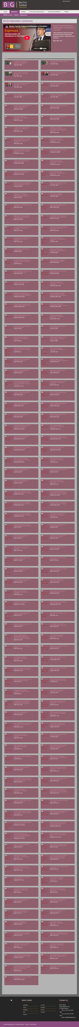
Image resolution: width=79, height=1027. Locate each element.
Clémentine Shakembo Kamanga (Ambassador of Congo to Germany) (22, 945)
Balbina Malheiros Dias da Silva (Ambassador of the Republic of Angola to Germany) (21, 217)
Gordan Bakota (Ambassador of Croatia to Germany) (58, 84)
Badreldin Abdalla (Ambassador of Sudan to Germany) (58, 668)
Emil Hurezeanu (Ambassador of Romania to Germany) (58, 536)
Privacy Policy (33, 1024)
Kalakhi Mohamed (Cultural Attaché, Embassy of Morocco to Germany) (23, 668)
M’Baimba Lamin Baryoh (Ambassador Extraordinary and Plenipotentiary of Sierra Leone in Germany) (58, 129)
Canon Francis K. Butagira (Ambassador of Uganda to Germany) (56, 879)
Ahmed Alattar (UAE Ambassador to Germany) (22, 205)
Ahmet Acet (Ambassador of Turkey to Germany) (22, 977)
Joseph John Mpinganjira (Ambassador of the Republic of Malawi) (58, 239)
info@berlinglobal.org (70, 1017)
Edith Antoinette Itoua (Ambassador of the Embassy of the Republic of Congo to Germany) (22, 184)
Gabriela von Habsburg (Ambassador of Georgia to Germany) (56, 923)
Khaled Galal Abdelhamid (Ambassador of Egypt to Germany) (59, 304)
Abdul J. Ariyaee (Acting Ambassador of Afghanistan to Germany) (57, 349)
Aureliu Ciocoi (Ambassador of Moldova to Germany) (21, 172)
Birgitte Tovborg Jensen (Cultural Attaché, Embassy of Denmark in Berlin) (58, 835)
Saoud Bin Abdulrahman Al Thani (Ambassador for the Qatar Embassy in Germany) (22, 427)
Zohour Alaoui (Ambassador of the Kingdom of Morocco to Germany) (22, 304)
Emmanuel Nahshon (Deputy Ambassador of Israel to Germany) (58, 756)
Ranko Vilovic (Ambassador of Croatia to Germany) (57, 547)
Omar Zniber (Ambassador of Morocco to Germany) (57, 580)
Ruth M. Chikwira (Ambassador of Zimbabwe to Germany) (22, 613)
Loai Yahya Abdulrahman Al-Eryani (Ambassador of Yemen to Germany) (22, 85)
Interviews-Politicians (54, 12)
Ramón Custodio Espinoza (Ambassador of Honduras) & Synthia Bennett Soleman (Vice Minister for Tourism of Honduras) (22, 636)
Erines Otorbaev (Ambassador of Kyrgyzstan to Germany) (22, 580)
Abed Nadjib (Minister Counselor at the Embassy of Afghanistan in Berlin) (58, 956)
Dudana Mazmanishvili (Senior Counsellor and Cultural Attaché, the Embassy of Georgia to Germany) (23, 294)
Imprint (27, 1024)
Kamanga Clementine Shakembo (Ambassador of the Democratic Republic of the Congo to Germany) (59, 791)
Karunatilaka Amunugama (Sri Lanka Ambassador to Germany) (58, 624)
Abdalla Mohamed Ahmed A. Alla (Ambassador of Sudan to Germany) (23, 492)
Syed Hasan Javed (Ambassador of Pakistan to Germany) (22, 624)
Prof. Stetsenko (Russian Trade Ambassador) (57, 558)
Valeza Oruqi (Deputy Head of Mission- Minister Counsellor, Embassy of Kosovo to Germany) (58, 294)
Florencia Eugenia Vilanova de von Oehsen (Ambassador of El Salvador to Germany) (22, 107)
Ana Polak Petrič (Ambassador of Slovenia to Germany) (58, 205)
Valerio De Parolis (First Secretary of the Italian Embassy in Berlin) (23, 679)
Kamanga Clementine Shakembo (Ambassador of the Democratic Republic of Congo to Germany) (22, 702)
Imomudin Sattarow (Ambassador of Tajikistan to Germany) (23, 801)
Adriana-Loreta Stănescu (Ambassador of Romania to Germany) (57, 283)
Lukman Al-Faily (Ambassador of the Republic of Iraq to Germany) (58, 216)
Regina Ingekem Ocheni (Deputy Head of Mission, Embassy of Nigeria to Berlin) (58, 338)
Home (5, 12)
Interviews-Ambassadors (37, 12)
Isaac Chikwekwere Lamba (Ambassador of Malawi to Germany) (20, 746)
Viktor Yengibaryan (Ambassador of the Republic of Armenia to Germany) (22, 239)
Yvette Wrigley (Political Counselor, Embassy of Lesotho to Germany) (22, 955)
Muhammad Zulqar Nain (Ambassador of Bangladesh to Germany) (21, 118)
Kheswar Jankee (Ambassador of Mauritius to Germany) (22, 558)
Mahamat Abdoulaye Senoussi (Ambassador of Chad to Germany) (58, 437)
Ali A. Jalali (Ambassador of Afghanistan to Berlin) (57, 448)
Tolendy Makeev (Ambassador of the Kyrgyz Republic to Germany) (22, 933)
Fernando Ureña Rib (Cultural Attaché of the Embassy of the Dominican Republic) (57, 724)
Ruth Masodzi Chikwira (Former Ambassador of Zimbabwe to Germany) (58, 382)
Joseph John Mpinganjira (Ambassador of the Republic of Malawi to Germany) (58, 250)
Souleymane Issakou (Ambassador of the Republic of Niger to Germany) (58, 228)
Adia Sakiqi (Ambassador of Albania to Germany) (59, 62)
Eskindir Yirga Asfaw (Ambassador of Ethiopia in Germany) (58, 183)
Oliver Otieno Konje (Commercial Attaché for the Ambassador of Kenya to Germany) (58, 824)
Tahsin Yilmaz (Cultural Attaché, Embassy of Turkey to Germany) (58, 679)
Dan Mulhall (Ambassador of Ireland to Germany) (59, 801)
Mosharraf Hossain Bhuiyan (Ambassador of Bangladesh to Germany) (21, 338)
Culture (43, 1005)
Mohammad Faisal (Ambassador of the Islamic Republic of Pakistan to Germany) (22, 261)
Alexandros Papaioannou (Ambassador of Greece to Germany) (56, 140)
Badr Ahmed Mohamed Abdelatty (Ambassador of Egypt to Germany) (22, 503)
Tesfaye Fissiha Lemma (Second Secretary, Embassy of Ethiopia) (58, 503)
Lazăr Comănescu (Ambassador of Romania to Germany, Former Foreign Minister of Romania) (58, 857)
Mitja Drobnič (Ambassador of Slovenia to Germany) (57, 911)
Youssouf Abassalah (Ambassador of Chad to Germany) (58, 150)
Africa (24, 1007)
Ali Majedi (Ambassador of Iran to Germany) (58, 613)
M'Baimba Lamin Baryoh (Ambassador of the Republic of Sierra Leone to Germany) (21, 195)
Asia (24, 1012)
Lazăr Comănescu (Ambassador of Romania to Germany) (22, 823)
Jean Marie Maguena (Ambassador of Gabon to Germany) (59, 569)
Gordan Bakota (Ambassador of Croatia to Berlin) (21, 249)
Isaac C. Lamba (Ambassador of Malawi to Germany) (22, 845)
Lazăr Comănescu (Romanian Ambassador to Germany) (21, 911)
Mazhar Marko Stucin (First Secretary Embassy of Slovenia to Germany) (22, 868)
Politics (23, 12)
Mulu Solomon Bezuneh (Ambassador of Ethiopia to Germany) (56, 316)
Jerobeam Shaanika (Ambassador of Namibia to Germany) (58, 73)
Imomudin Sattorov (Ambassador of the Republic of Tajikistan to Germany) (22, 228)
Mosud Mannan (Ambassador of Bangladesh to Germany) (58, 900)
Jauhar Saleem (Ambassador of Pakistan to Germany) (21, 370)
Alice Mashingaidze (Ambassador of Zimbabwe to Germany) (59, 106)
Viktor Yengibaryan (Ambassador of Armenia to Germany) (22, 95)
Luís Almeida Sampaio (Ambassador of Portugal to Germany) (20, 791)
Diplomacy (14, 12)
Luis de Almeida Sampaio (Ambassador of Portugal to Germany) (20, 658)
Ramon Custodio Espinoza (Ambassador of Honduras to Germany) (21, 735)
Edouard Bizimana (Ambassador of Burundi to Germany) (58, 602)
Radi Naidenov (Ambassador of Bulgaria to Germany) (21, 767)
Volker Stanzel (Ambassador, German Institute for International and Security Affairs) (22, 460)
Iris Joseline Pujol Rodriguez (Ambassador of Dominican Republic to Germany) (21, 63)
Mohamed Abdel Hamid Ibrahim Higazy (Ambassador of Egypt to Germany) (58, 713)
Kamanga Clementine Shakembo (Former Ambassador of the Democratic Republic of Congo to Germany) (22, 383)
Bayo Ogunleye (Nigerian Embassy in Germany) (22, 756)
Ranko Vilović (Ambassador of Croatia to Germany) (21, 470)
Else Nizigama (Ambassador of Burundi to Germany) (57, 370)
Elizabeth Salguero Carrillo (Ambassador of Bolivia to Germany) (59, 359)
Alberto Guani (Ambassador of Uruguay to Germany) (21, 481)
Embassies (25, 1005)
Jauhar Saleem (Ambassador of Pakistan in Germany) (21, 404)
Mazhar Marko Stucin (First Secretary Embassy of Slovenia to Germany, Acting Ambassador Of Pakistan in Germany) (22, 835)
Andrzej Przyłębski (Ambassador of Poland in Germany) (58, 470)
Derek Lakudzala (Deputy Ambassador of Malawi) (56, 194)
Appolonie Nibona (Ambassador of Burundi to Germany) (22, 326)
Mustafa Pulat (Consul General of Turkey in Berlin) (22, 878)
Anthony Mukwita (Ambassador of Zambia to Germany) (58, 392)
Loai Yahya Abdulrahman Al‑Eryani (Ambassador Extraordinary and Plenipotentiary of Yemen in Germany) (22, 140)
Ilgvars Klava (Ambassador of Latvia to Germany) (59, 966)
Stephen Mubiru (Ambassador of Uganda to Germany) (58, 117)
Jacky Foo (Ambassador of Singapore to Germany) (20, 922)
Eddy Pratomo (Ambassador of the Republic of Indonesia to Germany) (58, 933)
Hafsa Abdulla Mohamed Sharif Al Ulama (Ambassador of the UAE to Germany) (22, 349)
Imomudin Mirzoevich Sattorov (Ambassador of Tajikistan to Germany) (21, 129)
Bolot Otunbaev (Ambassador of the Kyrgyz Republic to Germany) (59, 812)
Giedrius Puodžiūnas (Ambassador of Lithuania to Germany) (58, 95)
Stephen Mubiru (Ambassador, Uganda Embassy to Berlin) (57, 260)
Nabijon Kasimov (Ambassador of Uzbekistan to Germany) (22, 359)
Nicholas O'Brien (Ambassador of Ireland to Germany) (22, 315)
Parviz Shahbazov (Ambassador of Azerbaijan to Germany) (58, 779)
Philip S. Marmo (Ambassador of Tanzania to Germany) (22, 569)
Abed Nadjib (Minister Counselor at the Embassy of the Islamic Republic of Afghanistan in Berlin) (23, 779)
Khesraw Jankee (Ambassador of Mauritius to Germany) (22, 392)
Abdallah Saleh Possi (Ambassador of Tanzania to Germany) (22, 448)
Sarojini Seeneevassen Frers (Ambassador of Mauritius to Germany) (21, 890)
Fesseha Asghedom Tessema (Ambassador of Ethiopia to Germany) (57, 945)
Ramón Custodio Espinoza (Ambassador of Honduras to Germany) (57, 427)
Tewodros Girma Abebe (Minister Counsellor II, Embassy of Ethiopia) (22, 514)
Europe (25, 1014)
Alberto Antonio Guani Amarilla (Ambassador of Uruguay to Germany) (57, 515)
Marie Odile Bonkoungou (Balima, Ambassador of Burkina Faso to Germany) (58, 768)
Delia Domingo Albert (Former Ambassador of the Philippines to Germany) (58, 890)
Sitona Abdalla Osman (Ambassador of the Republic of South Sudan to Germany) (23, 724)
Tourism (43, 1012)
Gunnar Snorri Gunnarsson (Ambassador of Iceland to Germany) (56, 636)
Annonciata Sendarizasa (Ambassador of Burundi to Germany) (56, 162)
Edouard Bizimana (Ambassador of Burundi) (22, 646)
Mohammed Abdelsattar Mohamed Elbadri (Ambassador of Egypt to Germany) (22, 151)
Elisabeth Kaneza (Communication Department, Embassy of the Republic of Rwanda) (58, 746)
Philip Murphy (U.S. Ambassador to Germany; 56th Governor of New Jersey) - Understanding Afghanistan (22, 967)
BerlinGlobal (66, 1)
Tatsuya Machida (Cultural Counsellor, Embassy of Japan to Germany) (22, 691)
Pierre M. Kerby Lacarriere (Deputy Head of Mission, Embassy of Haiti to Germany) (22, 813)
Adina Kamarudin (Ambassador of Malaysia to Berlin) (58, 271)
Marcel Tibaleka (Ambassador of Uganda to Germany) (58, 415)
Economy (43, 1007)
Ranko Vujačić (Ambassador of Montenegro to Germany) (21, 437)
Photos (66, 12)
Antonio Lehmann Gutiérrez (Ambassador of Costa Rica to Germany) (21, 74)
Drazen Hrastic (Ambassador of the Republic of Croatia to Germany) (58, 845)
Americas (25, 1009)
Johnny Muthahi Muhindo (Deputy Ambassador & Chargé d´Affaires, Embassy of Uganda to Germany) (58, 493)
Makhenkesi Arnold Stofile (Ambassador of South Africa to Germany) (21, 857)
